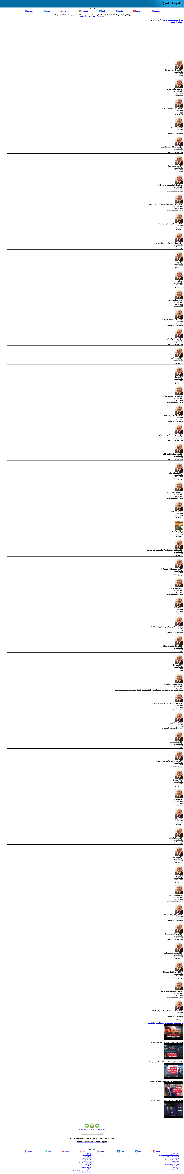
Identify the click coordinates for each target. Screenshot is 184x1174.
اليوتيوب (64, 11)
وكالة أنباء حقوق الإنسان (85, 1162)
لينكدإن (104, 11)
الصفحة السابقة (83, 1129)
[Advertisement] (125, 41)
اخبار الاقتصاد (88, 1165)
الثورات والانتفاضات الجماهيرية (172, 728)
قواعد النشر (176, 1158)
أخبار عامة (89, 1153)
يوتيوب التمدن (175, 1161)
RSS (83, 1151)
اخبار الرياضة (88, 1164)
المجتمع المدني (178, 248)
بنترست (138, 11)
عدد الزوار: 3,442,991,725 (172, 1164)
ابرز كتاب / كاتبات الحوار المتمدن (170, 1159)
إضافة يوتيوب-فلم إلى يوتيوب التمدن (82, 1170)
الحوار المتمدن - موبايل (173, 20)
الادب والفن (179, 95)
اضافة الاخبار (176, 1167)
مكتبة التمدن (176, 1162)
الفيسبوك (29, 11)
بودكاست (157, 11)
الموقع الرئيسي (176, 22)
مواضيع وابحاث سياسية (175, 133)
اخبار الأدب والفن (87, 1156)
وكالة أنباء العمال (87, 1161)
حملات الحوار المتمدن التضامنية (171, 1168)
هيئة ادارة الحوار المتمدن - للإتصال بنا (169, 1155)
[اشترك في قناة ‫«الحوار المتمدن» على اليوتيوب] (92, 16)
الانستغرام (85, 11)
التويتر (48, 11)
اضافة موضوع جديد (174, 1165)
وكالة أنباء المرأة (87, 1155)
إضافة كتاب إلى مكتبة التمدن (84, 1172)
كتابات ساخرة (178, 75)
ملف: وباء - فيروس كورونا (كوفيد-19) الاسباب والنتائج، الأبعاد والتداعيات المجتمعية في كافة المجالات (149, 690)
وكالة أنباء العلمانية (87, 1159)
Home (90, 1129)
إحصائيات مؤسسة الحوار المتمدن (170, 1156)
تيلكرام (121, 11)
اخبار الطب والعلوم (87, 1167)
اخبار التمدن (88, 1168)
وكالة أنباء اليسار (87, 1158)
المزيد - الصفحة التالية (99, 1129)
